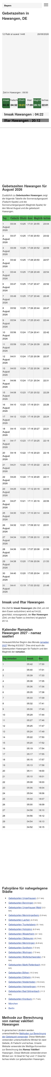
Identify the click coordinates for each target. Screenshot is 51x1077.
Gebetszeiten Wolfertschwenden (24, 956)
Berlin (11, 1008)
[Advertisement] (25, 65)
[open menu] (46, 5)
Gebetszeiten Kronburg (20, 998)
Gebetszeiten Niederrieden (22, 981)
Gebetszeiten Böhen (18, 972)
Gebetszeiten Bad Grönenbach (24, 991)
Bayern (7, 5)
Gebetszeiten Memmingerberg (23, 915)
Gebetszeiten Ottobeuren (21, 938)
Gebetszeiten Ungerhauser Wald (24, 907)
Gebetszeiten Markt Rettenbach (24, 964)
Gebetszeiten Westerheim (21, 933)
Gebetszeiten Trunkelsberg (22, 924)
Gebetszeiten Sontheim (20, 947)
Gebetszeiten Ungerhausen (22, 898)
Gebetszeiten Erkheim (19, 977)
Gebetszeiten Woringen (20, 952)
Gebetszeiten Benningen (20, 902)
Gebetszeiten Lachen (19, 919)
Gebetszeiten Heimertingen (22, 986)
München (13, 1003)
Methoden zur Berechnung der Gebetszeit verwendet (24, 1035)
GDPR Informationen (12, 1073)
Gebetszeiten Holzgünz (20, 929)
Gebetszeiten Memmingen (21, 943)
